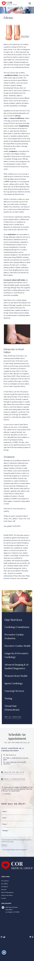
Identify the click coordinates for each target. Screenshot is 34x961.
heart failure (14, 88)
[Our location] (32, 937)
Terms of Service (7, 841)
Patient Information (7, 895)
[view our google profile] (4, 937)
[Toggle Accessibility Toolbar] (4, 952)
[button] (13, 717)
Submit (4, 845)
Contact (3, 898)
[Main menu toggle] (29, 3)
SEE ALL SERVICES (13, 717)
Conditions (4, 887)
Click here (7, 508)
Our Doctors (5, 881)
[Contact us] (30, 937)
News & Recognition (7, 892)
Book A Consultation (14, 779)
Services (3, 889)
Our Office (4, 884)
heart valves (9, 363)
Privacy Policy (28, 839)
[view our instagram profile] (1, 937)
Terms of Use (10, 578)
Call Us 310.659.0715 (13, 772)
